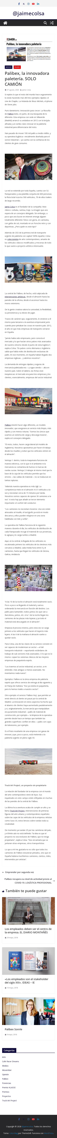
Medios (8, 67)
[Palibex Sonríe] (28, 999)
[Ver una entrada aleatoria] (52, 23)
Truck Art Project (9, 1100)
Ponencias (6, 1083)
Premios (5, 1092)
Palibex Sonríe (13, 1029)
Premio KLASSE (9, 1087)
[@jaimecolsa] (5, 23)
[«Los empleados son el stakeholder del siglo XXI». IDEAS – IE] (28, 949)
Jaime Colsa (26, 90)
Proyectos (6, 1096)
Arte (4, 1057)
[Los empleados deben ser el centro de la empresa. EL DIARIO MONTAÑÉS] (28, 898)
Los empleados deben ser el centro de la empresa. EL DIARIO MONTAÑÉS (28, 930)
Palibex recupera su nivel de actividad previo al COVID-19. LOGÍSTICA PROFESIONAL (28, 881)
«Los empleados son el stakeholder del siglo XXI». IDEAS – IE (26, 980)
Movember (7, 1070)
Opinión (5, 1074)
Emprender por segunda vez (19, 872)
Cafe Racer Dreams (10, 1061)
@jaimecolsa (28, 13)
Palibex (17, 67)
